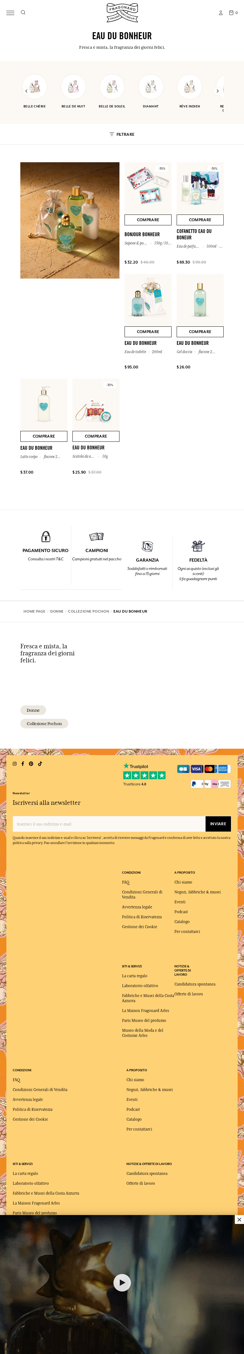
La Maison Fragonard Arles (145, 1010)
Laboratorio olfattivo (140, 986)
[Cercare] (23, 13)
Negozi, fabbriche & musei (197, 892)
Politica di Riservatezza (142, 917)
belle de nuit (73, 106)
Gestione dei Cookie (139, 927)
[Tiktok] (40, 763)
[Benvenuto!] (122, 12)
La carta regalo (134, 976)
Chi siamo (183, 882)
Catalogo (182, 922)
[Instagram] (15, 763)
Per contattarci (187, 931)
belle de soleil (112, 106)
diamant (151, 106)
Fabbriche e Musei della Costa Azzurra (46, 1193)
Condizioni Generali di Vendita (40, 1090)
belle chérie (35, 106)
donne (33, 710)
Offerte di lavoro (188, 994)
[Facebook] (22, 763)
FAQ (125, 882)
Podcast (181, 912)
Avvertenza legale (137, 907)
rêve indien (190, 106)
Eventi (180, 902)
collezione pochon (44, 723)
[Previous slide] (26, 91)
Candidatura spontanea (194, 984)
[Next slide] (217, 91)
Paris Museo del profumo (144, 1020)
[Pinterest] (31, 763)
